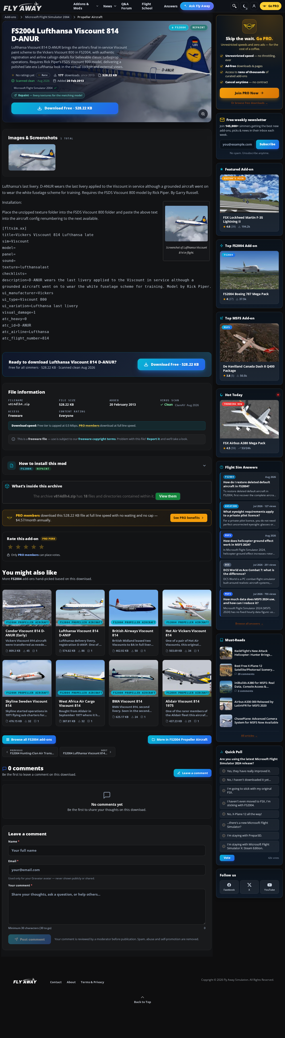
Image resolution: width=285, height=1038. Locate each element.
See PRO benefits (186, 518)
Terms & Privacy (92, 982)
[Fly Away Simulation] (23, 6)
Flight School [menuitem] (147, 6)
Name (13, 842)
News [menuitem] (107, 6)
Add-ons (10, 17)
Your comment (20, 886)
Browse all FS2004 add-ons (31, 740)
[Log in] (254, 6)
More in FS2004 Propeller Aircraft (182, 740)
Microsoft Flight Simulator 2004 (47, 17)
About (71, 982)
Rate (45, 75)
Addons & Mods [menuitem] (81, 6)
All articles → (249, 736)
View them (168, 496)
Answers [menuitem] (170, 6)
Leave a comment (195, 773)
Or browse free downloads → (249, 103)
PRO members (89, 426)
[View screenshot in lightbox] (203, 114)
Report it (153, 439)
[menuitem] (197, 6)
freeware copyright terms (97, 439)
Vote (227, 858)
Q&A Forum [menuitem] (126, 6)
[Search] (234, 6)
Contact (56, 982)
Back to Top (142, 1002)
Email (13, 861)
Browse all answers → (249, 623)
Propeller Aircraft (89, 17)
